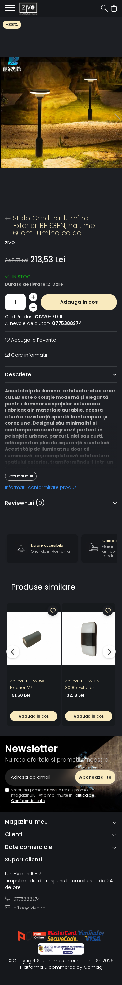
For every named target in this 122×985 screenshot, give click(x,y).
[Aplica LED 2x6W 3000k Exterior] (88, 639)
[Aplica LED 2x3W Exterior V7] (34, 639)
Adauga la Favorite (33, 340)
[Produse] (10, 10)
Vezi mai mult (20, 476)
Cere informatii (28, 354)
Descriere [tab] (18, 374)
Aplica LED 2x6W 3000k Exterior (82, 684)
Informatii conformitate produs (41, 487)
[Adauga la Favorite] (52, 610)
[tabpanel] (61, 112)
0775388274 (26, 899)
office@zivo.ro (29, 908)
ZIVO (10, 243)
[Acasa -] (42, 8)
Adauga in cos (79, 302)
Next (117, 119)
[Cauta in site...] (104, 9)
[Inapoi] (5, 218)
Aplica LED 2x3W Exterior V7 (27, 684)
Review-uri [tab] (25, 503)
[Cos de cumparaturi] (113, 9)
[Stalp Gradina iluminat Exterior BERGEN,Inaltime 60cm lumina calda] (61, 112)
